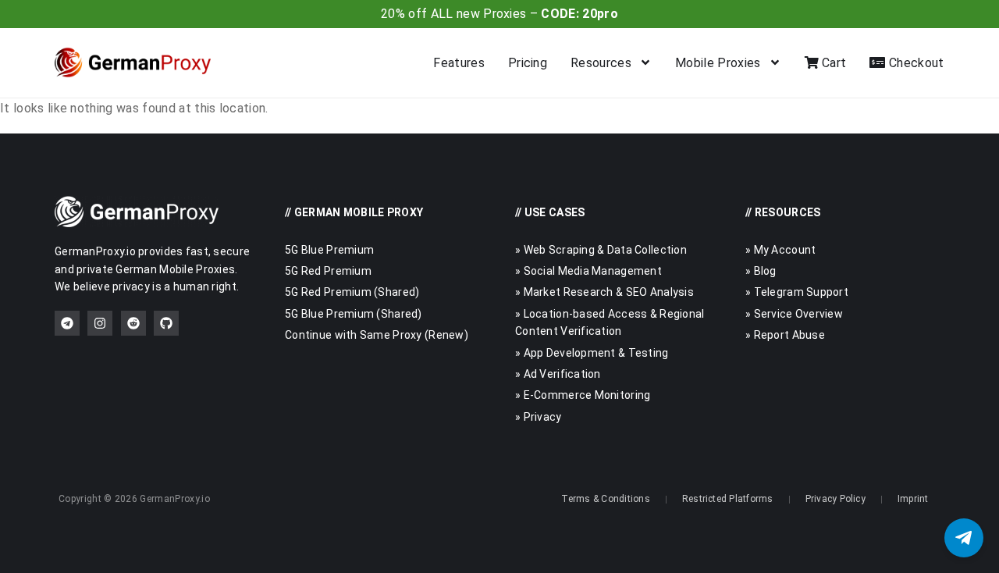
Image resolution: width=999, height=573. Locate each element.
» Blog (761, 271)
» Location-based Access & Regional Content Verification (610, 322)
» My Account (780, 250)
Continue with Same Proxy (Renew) (376, 335)
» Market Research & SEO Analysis (604, 292)
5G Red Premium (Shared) (352, 292)
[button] (963, 537)
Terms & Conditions (605, 498)
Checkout (915, 62)
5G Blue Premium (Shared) (353, 314)
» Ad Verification (558, 374)
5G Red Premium (328, 271)
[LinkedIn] (133, 323)
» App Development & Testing (592, 353)
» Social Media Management (588, 271)
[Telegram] (67, 323)
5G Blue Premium (329, 250)
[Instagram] (99, 323)
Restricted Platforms (727, 498)
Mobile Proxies (717, 62)
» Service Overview (794, 314)
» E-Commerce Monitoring (582, 395)
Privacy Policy (835, 498)
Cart (833, 62)
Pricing (527, 62)
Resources (601, 62)
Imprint (913, 498)
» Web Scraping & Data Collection (601, 250)
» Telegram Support (796, 292)
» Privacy (538, 417)
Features (459, 62)
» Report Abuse (785, 335)
